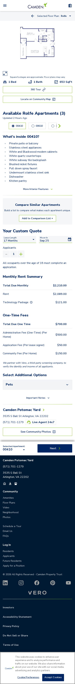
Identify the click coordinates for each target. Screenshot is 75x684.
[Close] (69, 657)
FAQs (6, 536)
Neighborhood (10, 512)
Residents (8, 551)
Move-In (44, 237)
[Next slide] (59, 126)
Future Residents (12, 561)
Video (6, 507)
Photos (6, 517)
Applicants (9, 248)
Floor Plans (9, 502)
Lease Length (10, 237)
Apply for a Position (14, 565)
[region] (37, 668)
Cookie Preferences (28, 677)
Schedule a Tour (12, 526)
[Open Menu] (5, 5)
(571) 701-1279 (13, 422)
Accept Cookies (53, 677)
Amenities (8, 497)
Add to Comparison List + (37, 218)
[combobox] (14, 450)
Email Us (7, 531)
